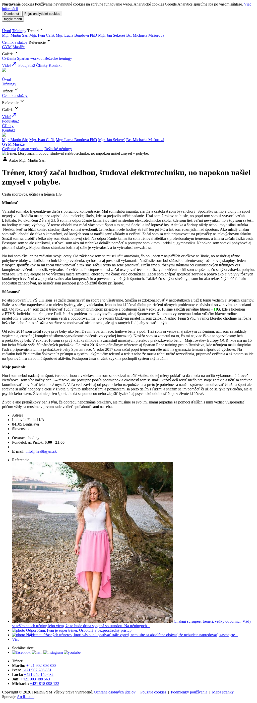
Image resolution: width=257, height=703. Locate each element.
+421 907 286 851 (36, 670)
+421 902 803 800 (41, 665)
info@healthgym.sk (41, 451)
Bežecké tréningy (58, 58)
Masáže (19, 47)
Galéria (11, 54)
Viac (15, 639)
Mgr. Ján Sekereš (111, 35)
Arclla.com (25, 696)
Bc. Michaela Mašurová (145, 35)
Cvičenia (9, 58)
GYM (7, 47)
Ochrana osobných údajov (115, 692)
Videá (9, 65)
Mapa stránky (223, 692)
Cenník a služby (15, 42)
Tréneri (36, 31)
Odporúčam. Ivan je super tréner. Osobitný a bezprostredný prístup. (79, 630)
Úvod (6, 31)
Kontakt (55, 65)
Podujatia (26, 65)
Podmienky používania (189, 692)
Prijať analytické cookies (42, 14)
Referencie (40, 42)
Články (42, 65)
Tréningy (19, 31)
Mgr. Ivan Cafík (42, 35)
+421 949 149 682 (38, 674)
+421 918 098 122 (44, 683)
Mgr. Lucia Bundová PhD (76, 35)
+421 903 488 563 (35, 679)
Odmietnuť (11, 14)
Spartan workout (30, 58)
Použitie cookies (153, 692)
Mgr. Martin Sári (15, 35)
